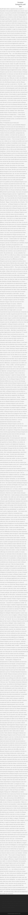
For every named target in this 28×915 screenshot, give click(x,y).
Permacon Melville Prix (19, 905)
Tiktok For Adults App (16, 903)
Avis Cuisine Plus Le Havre (8, 899)
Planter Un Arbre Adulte (8, 907)
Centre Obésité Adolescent (16, 901)
